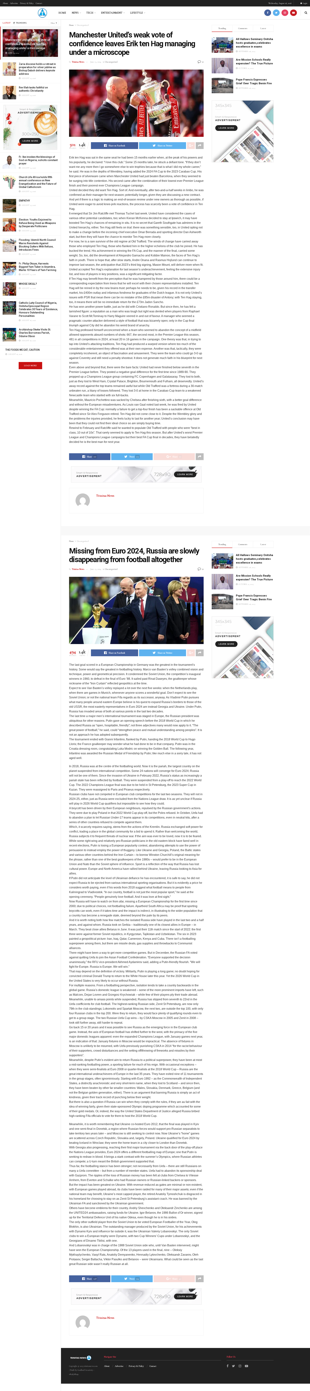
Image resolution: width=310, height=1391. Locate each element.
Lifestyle (136, 12)
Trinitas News (78, 61)
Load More (30, 365)
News (75, 12)
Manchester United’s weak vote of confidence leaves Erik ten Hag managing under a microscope (27, 44)
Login (304, 3)
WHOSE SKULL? (28, 283)
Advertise (14, 3)
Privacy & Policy (27, 3)
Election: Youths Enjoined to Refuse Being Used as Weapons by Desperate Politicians (37, 223)
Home (62, 12)
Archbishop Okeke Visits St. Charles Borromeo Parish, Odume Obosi (35, 332)
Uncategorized (83, 25)
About (5, 3)
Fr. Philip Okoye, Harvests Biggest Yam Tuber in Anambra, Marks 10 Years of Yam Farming (37, 266)
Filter (53, 23)
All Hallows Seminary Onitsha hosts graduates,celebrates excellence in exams (254, 42)
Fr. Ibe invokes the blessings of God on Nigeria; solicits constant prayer (38, 160)
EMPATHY (24, 200)
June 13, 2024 (95, 61)
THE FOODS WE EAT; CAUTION (22, 349)
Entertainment (111, 12)
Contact (39, 3)
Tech (89, 12)
